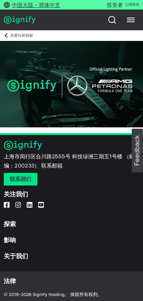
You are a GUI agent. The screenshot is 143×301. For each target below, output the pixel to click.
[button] (137, 150)
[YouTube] (41, 204)
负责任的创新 (21, 35)
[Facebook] (7, 204)
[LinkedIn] (29, 204)
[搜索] (112, 19)
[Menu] (130, 19)
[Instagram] (18, 204)
